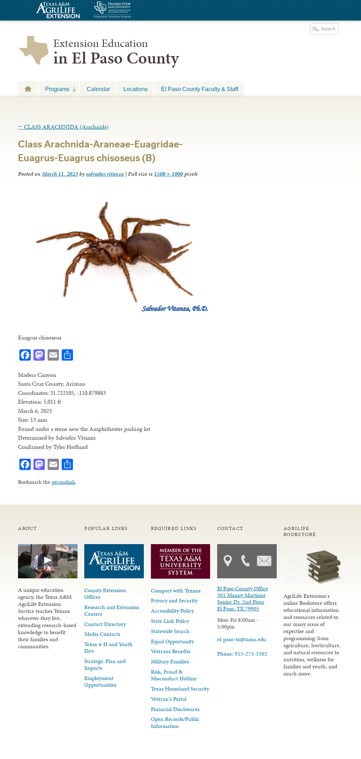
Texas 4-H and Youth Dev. (108, 647)
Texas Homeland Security (180, 689)
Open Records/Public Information (175, 722)
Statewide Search (170, 631)
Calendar (98, 89)
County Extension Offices (105, 593)
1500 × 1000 (168, 174)
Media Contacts (102, 634)
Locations (135, 89)
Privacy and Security (174, 600)
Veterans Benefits (170, 651)
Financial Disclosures (175, 709)
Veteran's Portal (168, 699)
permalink (63, 482)
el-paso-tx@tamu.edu (241, 639)
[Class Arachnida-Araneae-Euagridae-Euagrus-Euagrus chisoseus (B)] (114, 312)
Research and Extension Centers (111, 610)
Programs (53, 89)
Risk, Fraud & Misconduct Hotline (174, 675)
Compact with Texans (176, 590)
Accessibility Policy (172, 611)
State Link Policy (170, 621)
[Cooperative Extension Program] (131, 10)
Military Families (170, 661)
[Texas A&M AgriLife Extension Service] (57, 11)
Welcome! (28, 88)
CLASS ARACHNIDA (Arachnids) (63, 126)
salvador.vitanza (105, 174)
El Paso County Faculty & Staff (199, 89)
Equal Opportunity (172, 641)
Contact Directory (105, 624)
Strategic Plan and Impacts (105, 664)
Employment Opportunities (100, 681)
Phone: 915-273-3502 (242, 654)
